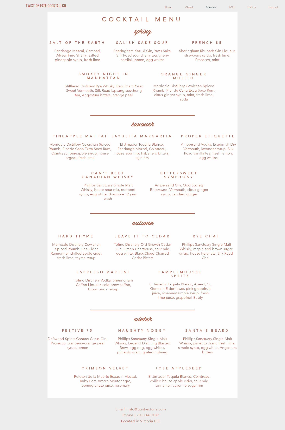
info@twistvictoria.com (147, 409)
